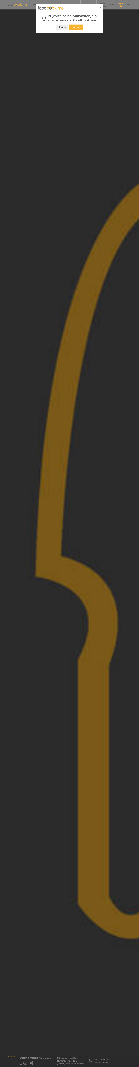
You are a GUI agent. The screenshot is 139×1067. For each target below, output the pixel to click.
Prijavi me (76, 27)
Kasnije (62, 27)
